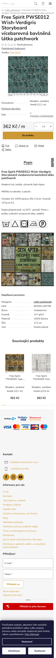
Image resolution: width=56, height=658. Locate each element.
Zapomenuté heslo (12, 595)
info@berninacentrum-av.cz (24, 462)
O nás (6, 491)
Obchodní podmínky (13, 522)
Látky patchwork (43, 302)
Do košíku (28, 135)
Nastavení (27, 641)
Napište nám (9, 509)
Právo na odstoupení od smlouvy (19, 530)
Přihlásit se (13, 584)
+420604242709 (19, 468)
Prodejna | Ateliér (12, 504)
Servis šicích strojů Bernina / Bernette (22, 539)
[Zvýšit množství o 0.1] (51, 126)
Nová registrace (11, 591)
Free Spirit (15, 52)
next (53, 364)
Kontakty (7, 496)
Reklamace (8, 535)
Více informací (32, 634)
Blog (5, 518)
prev (3, 364)
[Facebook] (6, 477)
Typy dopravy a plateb (14, 500)
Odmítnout (14, 651)
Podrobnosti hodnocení (13, 48)
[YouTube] (20, 477)
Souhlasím (39, 651)
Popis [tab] (28, 162)
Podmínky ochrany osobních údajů (20, 526)
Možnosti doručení (10, 108)
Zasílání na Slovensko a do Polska (20, 513)
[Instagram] (13, 477)
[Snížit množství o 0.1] (36, 126)
